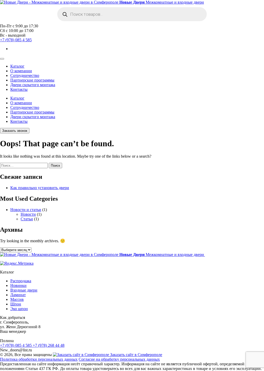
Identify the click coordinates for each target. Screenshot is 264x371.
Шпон (15, 304)
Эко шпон (19, 309)
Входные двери (23, 290)
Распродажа (20, 281)
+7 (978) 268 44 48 (48, 345)
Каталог (17, 66)
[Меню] (2, 59)
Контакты (19, 89)
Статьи (27, 219)
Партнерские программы (32, 80)
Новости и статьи (25, 209)
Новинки (18, 285)
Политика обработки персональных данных (39, 359)
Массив (17, 299)
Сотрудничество (24, 75)
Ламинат (18, 295)
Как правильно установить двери (39, 188)
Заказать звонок (14, 131)
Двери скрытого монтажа (32, 85)
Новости (28, 214)
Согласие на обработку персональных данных (119, 359)
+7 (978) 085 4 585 (16, 40)
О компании (21, 71)
